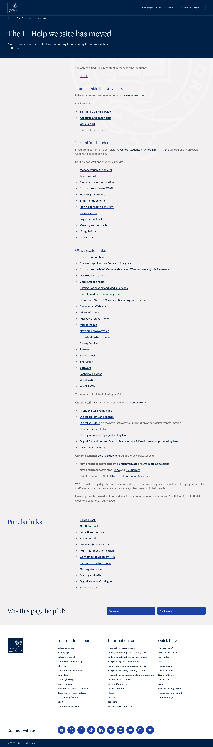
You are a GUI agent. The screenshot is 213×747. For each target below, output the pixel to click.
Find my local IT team (93, 130)
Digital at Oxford (90, 423)
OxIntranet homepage (105, 402)
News (158, 7)
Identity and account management (101, 294)
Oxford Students (108, 455)
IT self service (88, 237)
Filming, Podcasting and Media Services (104, 288)
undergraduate (128, 463)
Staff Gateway (138, 402)
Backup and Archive (92, 257)
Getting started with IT (94, 569)
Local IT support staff (93, 532)
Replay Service (89, 343)
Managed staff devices (94, 306)
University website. (133, 95)
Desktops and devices (93, 275)
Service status (88, 213)
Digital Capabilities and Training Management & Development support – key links (129, 441)
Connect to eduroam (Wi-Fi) (97, 557)
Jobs (117, 470)
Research (168, 7)
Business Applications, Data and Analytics (105, 263)
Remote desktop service (95, 337)
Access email (88, 176)
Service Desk (88, 355)
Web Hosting (88, 380)
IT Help (84, 76)
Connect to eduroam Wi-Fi (96, 188)
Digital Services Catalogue (96, 581)
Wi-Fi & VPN (87, 386)
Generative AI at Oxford (103, 476)
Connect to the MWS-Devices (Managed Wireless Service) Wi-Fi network (124, 269)
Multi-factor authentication (97, 182)
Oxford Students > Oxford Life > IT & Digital (146, 149)
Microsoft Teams (90, 312)
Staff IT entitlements (92, 200)
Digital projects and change (97, 417)
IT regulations (88, 231)
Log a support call (91, 219)
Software (85, 368)
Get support (87, 124)
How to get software (92, 194)
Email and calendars (92, 281)
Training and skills (90, 575)
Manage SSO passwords (95, 544)
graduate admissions (156, 463)
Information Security (135, 476)
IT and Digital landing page (96, 410)
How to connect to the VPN (97, 207)
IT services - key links (93, 429)
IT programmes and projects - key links (103, 435)
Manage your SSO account (96, 170)
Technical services (91, 374)
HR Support (133, 470)
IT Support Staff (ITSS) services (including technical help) (114, 300)
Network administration (94, 331)
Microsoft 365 (88, 325)
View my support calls (93, 225)
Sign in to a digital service (95, 111)
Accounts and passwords (95, 118)
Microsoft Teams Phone (94, 318)
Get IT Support (89, 526)
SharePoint (86, 361)
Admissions (147, 7)
